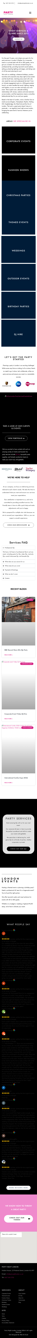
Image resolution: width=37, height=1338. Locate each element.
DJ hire (18, 454)
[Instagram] (15, 6)
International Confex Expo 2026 (16, 778)
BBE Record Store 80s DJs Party (15, 650)
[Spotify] (9, 1283)
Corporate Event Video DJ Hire (15, 714)
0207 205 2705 (9, 1277)
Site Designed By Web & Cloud (18, 1335)
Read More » (8, 655)
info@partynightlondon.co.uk (14, 1274)
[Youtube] (19, 6)
